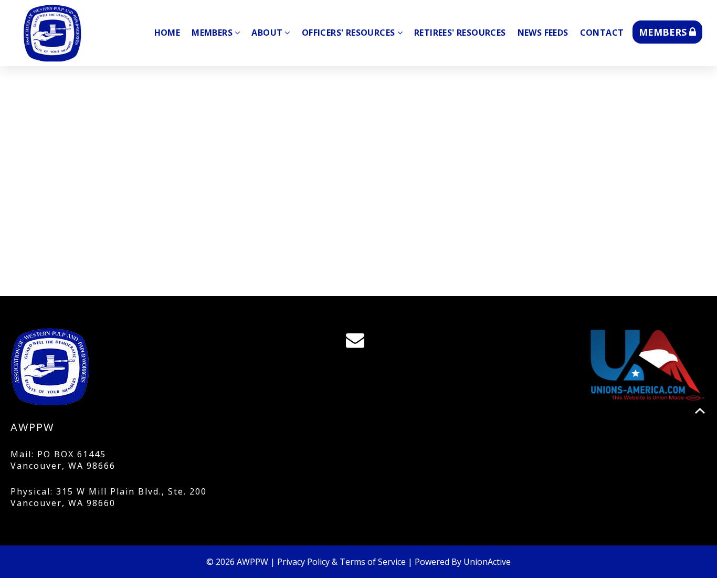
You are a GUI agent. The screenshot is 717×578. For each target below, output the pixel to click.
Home (167, 32)
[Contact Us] (358, 342)
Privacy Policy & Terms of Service (341, 562)
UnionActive (487, 562)
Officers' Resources (348, 32)
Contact (602, 32)
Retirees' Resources (460, 32)
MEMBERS (664, 32)
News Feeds (543, 32)
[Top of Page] (700, 411)
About (266, 32)
